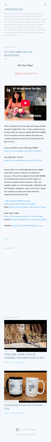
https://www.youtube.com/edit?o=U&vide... (23, 151)
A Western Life (13, 9)
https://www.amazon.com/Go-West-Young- (23, 216)
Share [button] (6, 239)
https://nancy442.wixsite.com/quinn (20, 204)
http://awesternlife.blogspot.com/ (27, 225)
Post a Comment (17, 362)
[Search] (45, 4)
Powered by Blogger (27, 429)
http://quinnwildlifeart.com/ (17, 201)
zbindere (32, 434)
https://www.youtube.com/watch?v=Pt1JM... (23, 160)
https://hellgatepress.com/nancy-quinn (29, 219)
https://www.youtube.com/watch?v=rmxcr (27, 207)
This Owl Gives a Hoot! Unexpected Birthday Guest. (24, 356)
